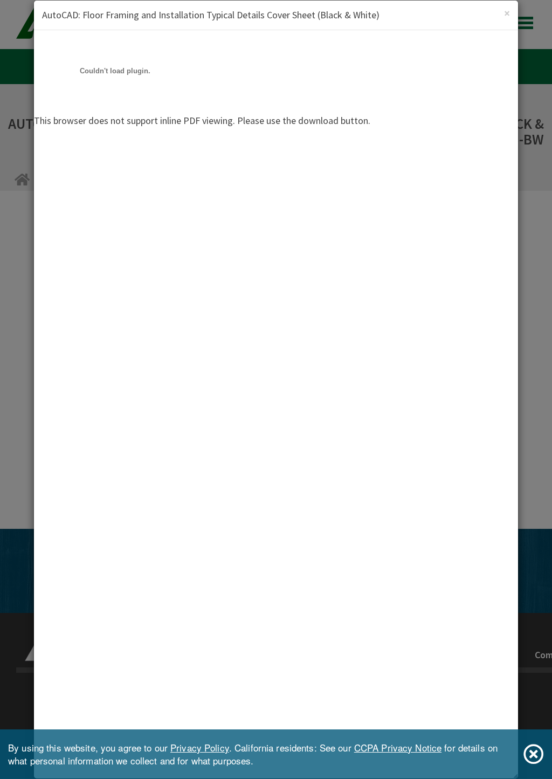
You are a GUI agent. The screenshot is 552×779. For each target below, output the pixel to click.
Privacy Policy (199, 747)
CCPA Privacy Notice (397, 747)
